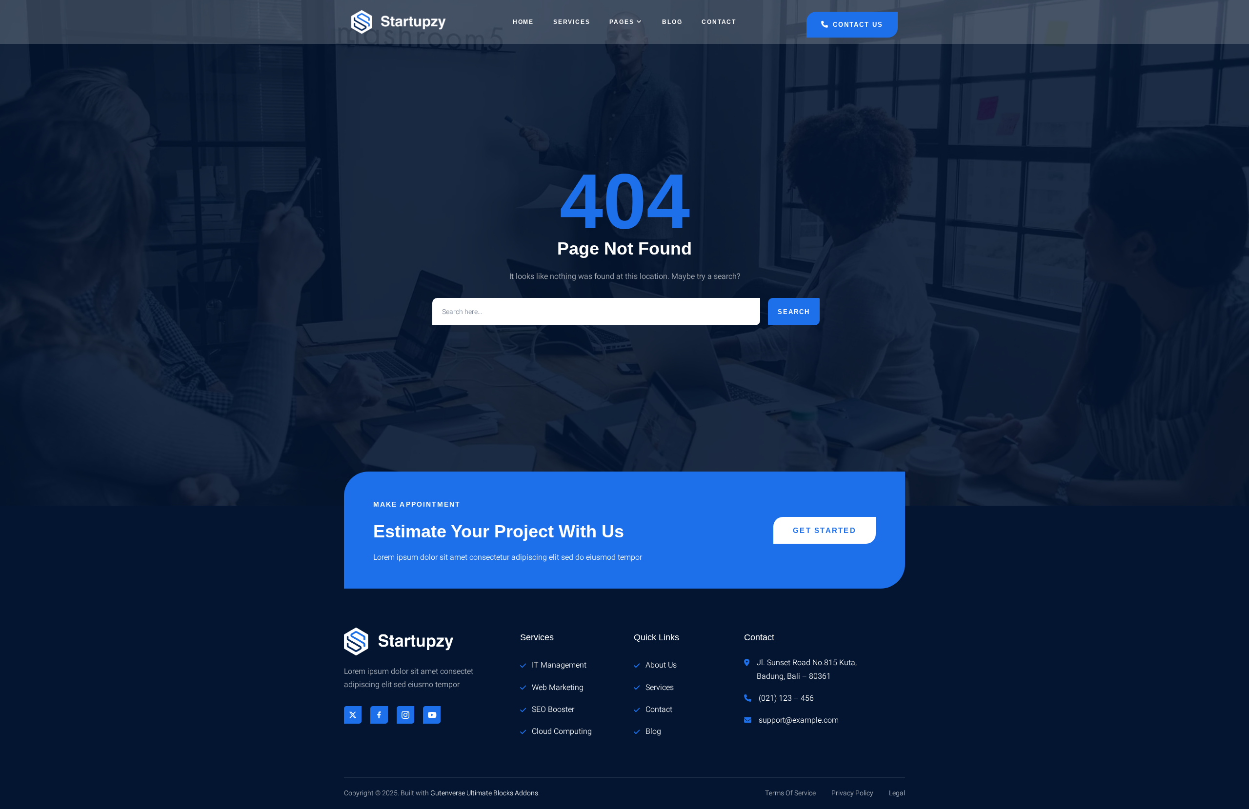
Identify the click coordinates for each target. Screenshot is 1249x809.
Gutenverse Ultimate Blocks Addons (484, 793)
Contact (719, 22)
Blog (672, 22)
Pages (621, 22)
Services (571, 22)
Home (523, 22)
